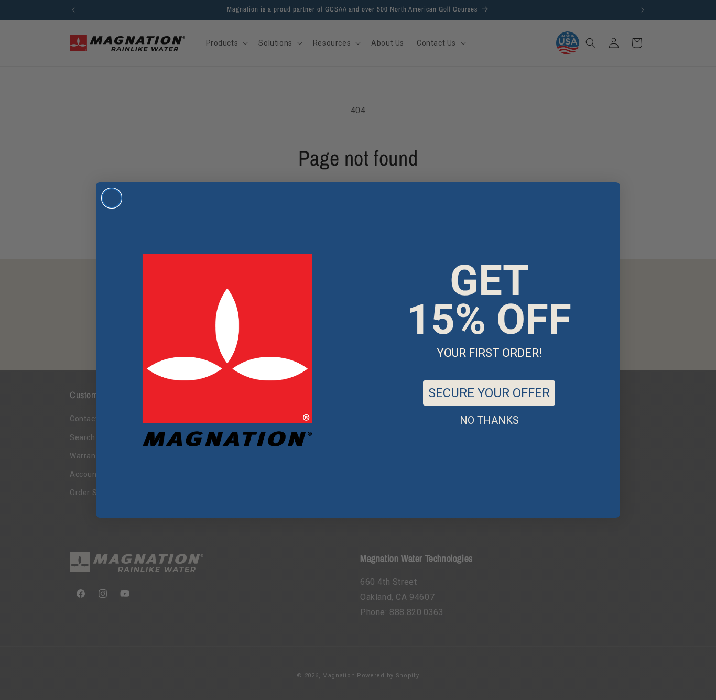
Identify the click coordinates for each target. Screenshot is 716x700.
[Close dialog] (111, 198)
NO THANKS (489, 420)
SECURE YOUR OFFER (489, 393)
